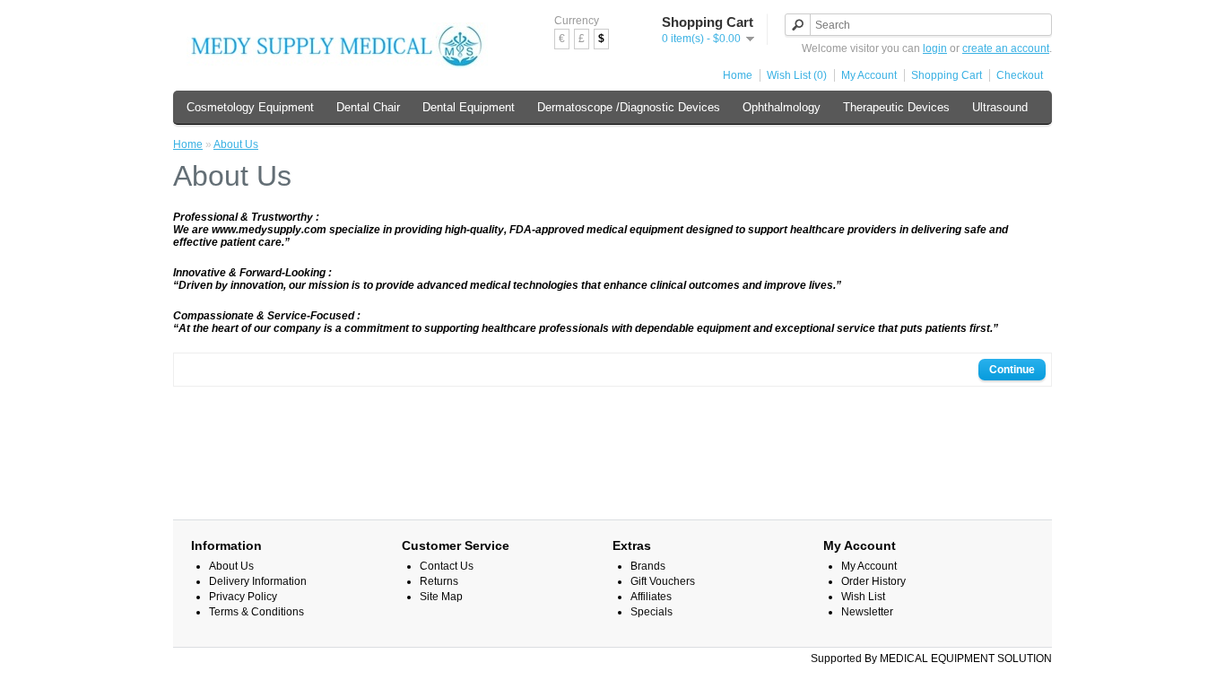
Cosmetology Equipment (250, 107)
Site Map (441, 596)
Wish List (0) (797, 75)
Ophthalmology (782, 107)
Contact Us (446, 566)
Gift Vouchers (662, 581)
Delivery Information (258, 581)
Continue (1012, 369)
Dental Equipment (468, 107)
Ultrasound (1000, 107)
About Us (235, 144)
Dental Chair (368, 107)
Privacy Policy (243, 596)
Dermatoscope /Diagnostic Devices (628, 107)
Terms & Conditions (256, 612)
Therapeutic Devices (896, 107)
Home (737, 75)
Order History (873, 581)
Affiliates (651, 596)
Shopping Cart (946, 75)
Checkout (1019, 75)
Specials (651, 612)
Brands (647, 566)
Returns (439, 581)
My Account (869, 75)
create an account (1005, 48)
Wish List (863, 596)
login (935, 48)
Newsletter (867, 612)
